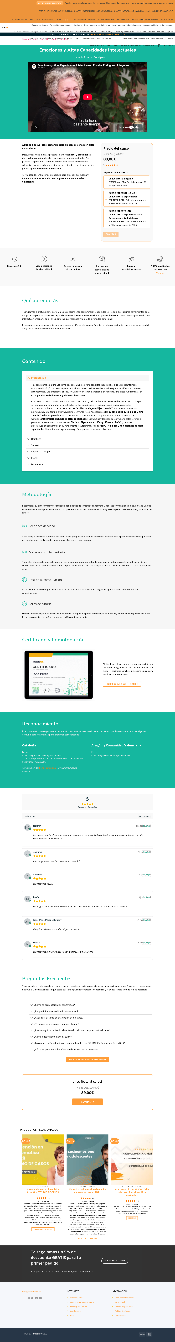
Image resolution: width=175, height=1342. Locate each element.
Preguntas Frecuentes (124, 1297)
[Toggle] (28, 377)
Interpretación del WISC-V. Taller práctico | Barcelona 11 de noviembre (132, 1192)
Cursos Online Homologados (82, 1302)
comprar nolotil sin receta (106, 3)
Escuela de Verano (40, 25)
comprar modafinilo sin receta (84, 3)
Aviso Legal (120, 1302)
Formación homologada (60, 25)
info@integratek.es (31, 1291)
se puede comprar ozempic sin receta (159, 3)
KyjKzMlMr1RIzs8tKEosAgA (162, 11)
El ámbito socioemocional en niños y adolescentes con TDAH (87, 1191)
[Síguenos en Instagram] (28, 1298)
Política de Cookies (123, 1311)
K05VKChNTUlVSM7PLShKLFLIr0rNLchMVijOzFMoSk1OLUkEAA (36, 19)
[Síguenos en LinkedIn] (36, 1298)
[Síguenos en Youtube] (40, 1298)
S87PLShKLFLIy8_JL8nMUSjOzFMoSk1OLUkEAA (102, 11)
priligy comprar (137, 3)
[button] (68, 3)
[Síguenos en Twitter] (32, 1298)
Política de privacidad (124, 1306)
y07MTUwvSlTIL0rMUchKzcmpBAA (136, 11)
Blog (86, 25)
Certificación (75, 1311)
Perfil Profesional (47, 767)
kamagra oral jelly (123, 3)
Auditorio (78, 25)
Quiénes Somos (76, 1297)
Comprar (87, 1101)
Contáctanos (120, 1315)
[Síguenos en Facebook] (24, 1298)
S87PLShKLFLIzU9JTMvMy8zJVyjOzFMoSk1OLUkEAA (60, 11)
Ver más (160, 273)
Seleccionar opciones (43, 1229)
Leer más (132, 1218)
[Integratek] (5, 27)
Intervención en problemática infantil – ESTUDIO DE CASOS (43, 1191)
